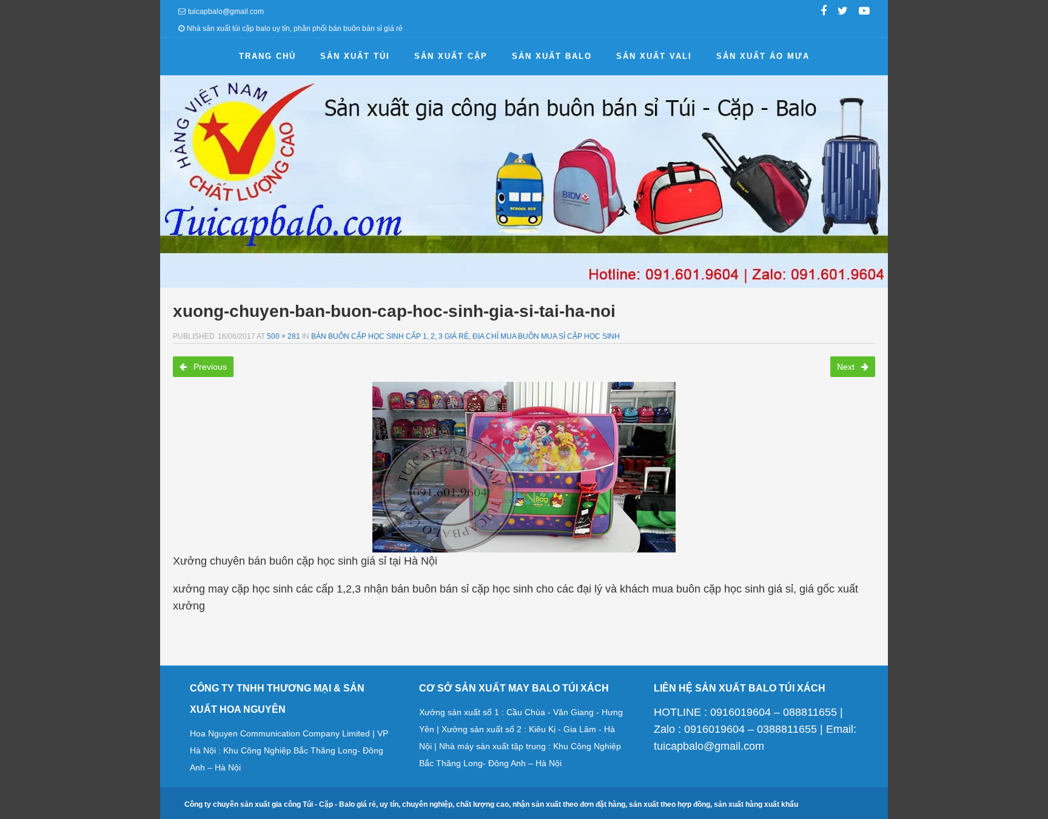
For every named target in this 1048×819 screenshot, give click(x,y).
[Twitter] (843, 12)
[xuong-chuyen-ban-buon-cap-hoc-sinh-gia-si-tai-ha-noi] (524, 467)
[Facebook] (824, 12)
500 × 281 (283, 336)
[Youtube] (864, 12)
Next (847, 367)
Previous (209, 367)
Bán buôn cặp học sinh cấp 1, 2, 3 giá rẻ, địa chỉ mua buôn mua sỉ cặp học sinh (465, 336)
